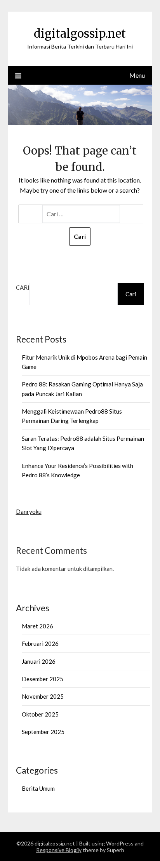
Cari (23, 287)
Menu (137, 75)
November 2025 (43, 696)
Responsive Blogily (59, 850)
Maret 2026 (37, 626)
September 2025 (43, 731)
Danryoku (29, 511)
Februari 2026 (40, 643)
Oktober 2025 (40, 714)
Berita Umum (38, 788)
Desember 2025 (42, 678)
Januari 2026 (39, 661)
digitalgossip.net (80, 33)
